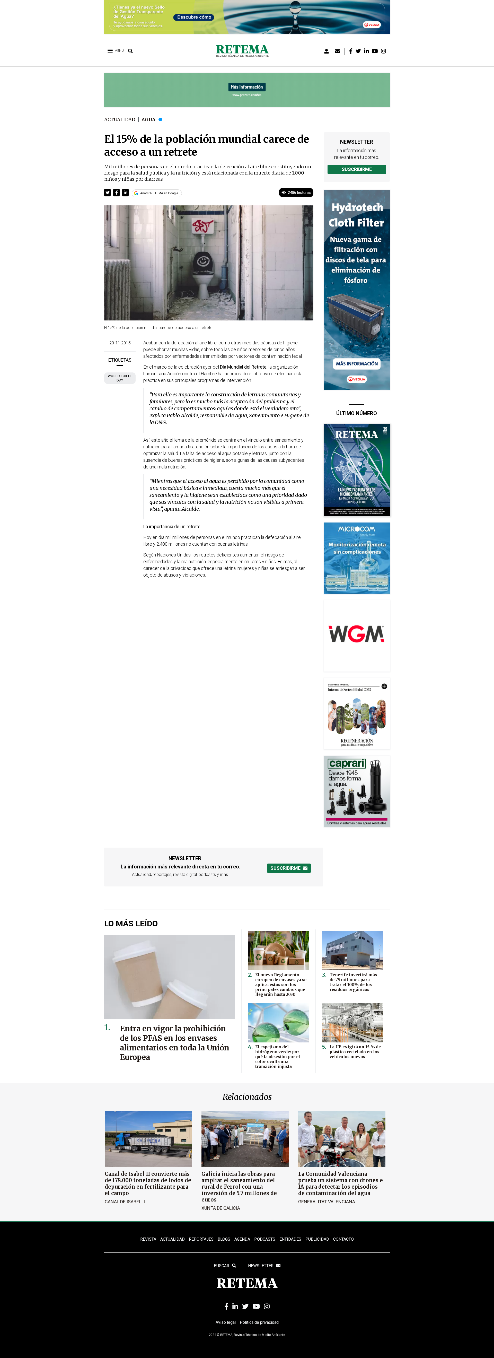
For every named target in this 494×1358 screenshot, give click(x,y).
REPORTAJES (201, 1239)
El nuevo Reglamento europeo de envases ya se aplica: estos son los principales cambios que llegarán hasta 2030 (280, 984)
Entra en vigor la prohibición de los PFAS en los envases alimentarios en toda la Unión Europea (174, 1043)
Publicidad (317, 1239)
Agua (148, 120)
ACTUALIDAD (172, 1239)
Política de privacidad (259, 1322)
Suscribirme (357, 169)
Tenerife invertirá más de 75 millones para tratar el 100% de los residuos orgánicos (353, 982)
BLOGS (224, 1239)
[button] (107, 192)
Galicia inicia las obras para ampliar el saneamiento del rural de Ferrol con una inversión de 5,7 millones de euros (239, 1187)
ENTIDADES (290, 1239)
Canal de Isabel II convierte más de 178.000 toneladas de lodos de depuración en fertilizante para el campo (148, 1183)
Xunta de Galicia (220, 1208)
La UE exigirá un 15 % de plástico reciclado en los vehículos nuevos (355, 1051)
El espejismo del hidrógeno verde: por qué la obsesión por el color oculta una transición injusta (277, 1056)
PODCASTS (264, 1239)
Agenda (242, 1239)
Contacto (343, 1239)
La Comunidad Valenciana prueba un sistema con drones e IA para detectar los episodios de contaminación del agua (340, 1183)
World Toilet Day (120, 378)
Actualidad (119, 120)
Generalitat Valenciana (326, 1201)
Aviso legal (226, 1322)
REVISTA (148, 1239)
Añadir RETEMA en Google (159, 193)
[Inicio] (244, 51)
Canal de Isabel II (125, 1201)
